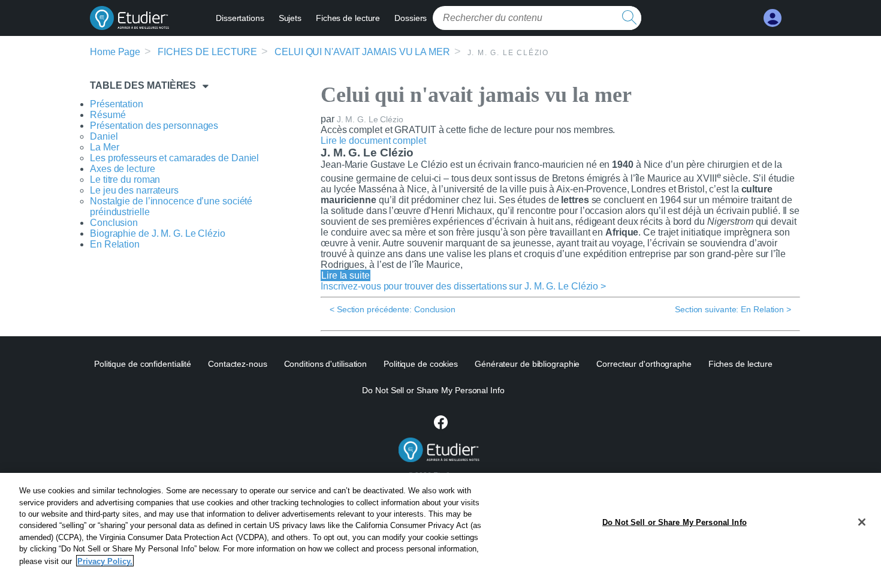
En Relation (115, 244)
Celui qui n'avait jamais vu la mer (362, 52)
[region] (440, 523)
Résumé (107, 115)
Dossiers (410, 18)
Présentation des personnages (154, 125)
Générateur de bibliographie (527, 364)
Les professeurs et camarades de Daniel (174, 158)
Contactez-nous (237, 364)
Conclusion (114, 223)
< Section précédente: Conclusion (392, 309)
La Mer (104, 147)
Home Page (115, 52)
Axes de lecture (122, 169)
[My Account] (773, 18)
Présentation (116, 104)
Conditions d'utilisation (325, 364)
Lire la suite (345, 275)
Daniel (103, 136)
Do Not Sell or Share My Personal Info (674, 521)
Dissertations (240, 18)
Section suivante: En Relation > (733, 309)
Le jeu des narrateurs (134, 190)
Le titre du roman (125, 179)
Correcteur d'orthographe (644, 364)
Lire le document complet (373, 140)
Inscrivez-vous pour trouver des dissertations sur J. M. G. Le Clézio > (463, 286)
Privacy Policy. (104, 560)
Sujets (290, 18)
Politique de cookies (421, 364)
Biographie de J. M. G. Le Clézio (157, 233)
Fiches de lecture (348, 18)
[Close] (862, 522)
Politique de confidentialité (142, 364)
